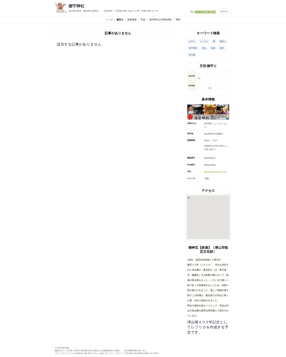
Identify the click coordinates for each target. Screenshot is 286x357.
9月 (210, 88)
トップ (109, 19)
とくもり (204, 41)
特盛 (213, 47)
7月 (199, 78)
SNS (178, 19)
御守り (120, 19)
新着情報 (132, 19)
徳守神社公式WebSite (160, 19)
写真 (143, 19)
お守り (192, 41)
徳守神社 (76, 5)
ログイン (224, 11)
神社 (222, 47)
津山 (204, 47)
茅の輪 (192, 54)
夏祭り (223, 41)
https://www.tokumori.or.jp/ (215, 171)
